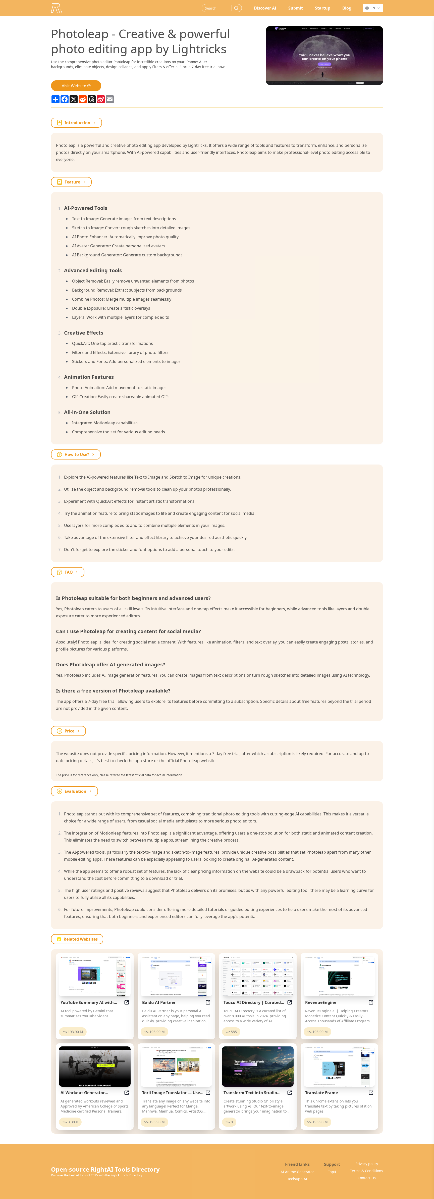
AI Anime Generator (297, 1171)
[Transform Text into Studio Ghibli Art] (258, 1066)
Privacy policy (366, 1163)
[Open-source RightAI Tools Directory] (56, 8)
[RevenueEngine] (339, 976)
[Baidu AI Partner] (176, 976)
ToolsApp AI (297, 1178)
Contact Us (367, 1177)
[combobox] (373, 8)
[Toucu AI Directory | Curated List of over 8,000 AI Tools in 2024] (258, 976)
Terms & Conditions (366, 1170)
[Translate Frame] (339, 1066)
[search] (236, 8)
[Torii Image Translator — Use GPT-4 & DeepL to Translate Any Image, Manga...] (176, 1066)
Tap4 (332, 1171)
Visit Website (74, 85)
